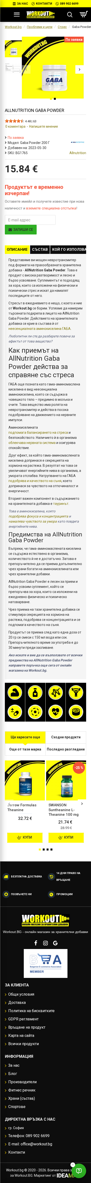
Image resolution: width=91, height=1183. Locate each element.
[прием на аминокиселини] (55, 692)
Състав (40, 249)
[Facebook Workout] (36, 943)
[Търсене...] (69, 14)
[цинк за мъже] (76, 712)
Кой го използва (69, 249)
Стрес (62, 27)
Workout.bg (13, 27)
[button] (26, 69)
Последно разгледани (66, 749)
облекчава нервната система (32, 443)
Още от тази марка (25, 749)
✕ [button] (73, 1164)
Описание (17, 249)
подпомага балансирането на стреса (38, 432)
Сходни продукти (66, 737)
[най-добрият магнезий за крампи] (35, 712)
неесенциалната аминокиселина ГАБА (39, 329)
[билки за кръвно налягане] (55, 712)
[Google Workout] (55, 943)
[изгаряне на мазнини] (35, 692)
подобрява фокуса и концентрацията (38, 516)
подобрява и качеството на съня (34, 481)
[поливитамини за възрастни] (15, 712)
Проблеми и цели (39, 27)
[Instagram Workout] (45, 943)
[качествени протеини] (15, 692)
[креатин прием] (76, 692)
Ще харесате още (25, 737)
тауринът (60, 504)
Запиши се (23, 230)
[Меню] (16, 14)
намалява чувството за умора (32, 521)
